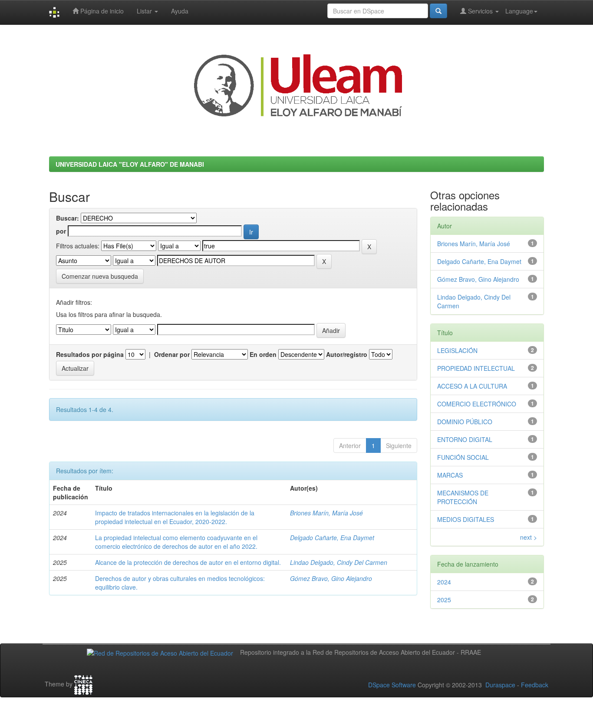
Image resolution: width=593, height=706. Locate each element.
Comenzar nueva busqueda (100, 276)
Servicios (480, 11)
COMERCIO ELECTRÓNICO (476, 403)
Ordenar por (172, 354)
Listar (145, 11)
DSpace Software (392, 684)
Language (519, 11)
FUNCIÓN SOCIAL (463, 457)
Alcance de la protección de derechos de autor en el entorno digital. (188, 562)
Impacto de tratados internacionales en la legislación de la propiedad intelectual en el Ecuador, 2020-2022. (174, 517)
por (61, 231)
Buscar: (67, 218)
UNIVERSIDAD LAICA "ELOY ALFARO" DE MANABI (130, 164)
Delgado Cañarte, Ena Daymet (332, 537)
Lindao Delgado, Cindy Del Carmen (338, 562)
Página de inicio (101, 11)
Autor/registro (346, 354)
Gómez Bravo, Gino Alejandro (331, 578)
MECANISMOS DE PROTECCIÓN (462, 497)
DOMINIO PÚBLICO (464, 421)
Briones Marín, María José (326, 512)
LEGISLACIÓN (457, 350)
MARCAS (450, 475)
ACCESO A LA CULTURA (472, 386)
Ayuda (179, 11)
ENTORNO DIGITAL (464, 439)
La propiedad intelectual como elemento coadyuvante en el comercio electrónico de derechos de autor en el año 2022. (176, 542)
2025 (444, 599)
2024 (444, 581)
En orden (263, 354)
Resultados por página (90, 354)
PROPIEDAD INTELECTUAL (476, 368)
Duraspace (500, 684)
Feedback (534, 684)
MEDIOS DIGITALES (465, 519)
